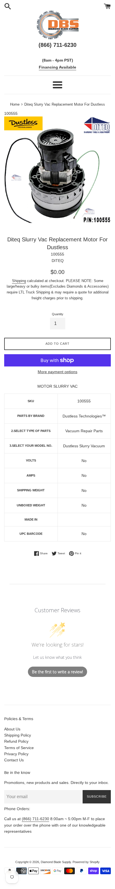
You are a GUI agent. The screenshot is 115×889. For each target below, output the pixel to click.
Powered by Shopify (86, 862)
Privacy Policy (16, 754)
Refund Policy (16, 741)
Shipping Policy (17, 735)
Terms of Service (19, 747)
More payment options (57, 372)
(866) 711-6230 (35, 819)
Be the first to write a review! (57, 671)
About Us (12, 729)
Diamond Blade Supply (56, 862)
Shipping (19, 281)
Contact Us (14, 760)
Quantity (57, 314)
